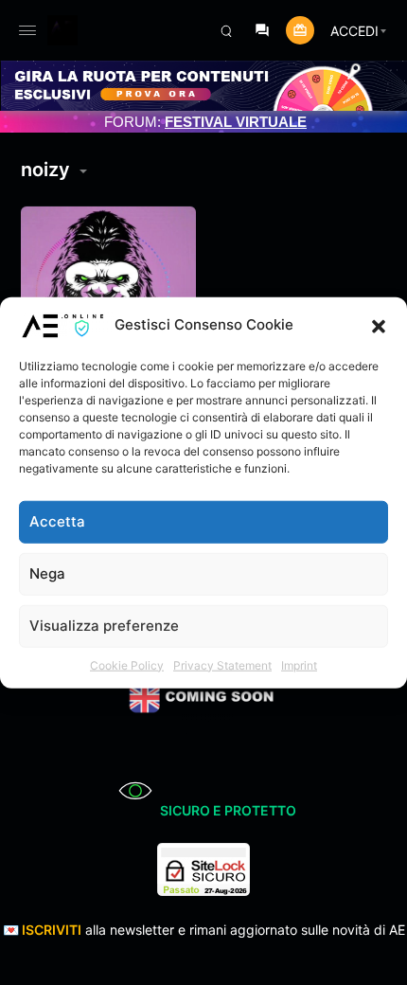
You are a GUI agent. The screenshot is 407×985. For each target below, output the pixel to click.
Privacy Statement (222, 664)
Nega (47, 573)
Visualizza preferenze (104, 626)
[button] (378, 324)
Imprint (299, 664)
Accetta (57, 521)
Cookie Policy (127, 664)
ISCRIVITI (51, 930)
